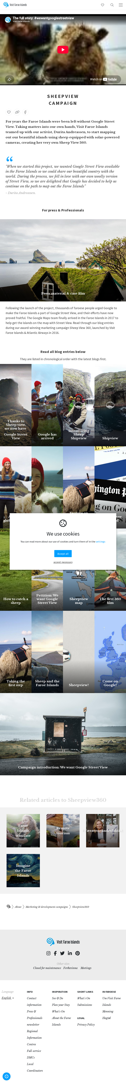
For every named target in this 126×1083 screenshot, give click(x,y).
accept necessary (63, 562)
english (7, 998)
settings (100, 541)
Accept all (63, 553)
